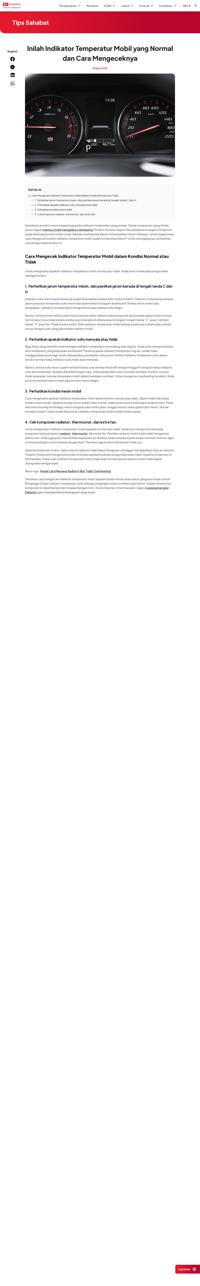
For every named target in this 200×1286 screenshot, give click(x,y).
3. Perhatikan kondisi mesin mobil (53, 209)
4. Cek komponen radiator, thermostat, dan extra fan (65, 214)
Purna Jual (144, 5)
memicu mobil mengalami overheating (67, 230)
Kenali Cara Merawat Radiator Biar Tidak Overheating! (75, 471)
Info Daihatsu (166, 5)
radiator (65, 433)
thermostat (80, 433)
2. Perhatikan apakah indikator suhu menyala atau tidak (66, 205)
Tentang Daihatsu (68, 5)
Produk (107, 5)
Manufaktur (93, 5)
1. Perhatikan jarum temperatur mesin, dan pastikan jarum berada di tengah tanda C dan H (85, 200)
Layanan (125, 5)
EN (184, 5)
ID (189, 5)
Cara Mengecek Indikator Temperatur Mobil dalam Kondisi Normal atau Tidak (74, 195)
